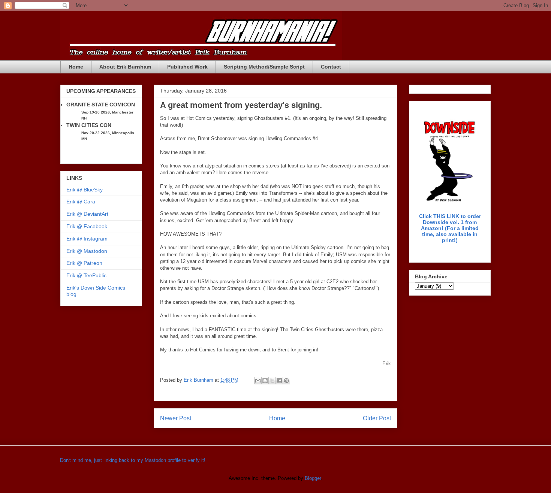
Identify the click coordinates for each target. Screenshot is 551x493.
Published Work (187, 67)
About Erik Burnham (125, 67)
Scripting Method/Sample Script (264, 67)
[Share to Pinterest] (286, 380)
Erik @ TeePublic (86, 275)
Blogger (313, 478)
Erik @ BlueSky (84, 190)
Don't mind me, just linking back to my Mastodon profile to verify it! (132, 460)
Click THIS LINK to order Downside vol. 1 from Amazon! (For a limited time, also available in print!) (450, 228)
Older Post (377, 418)
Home (76, 67)
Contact (331, 67)
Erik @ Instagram (87, 239)
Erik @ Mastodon (86, 251)
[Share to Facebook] (279, 380)
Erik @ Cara (80, 202)
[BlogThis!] (265, 380)
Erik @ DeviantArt (87, 214)
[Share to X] (272, 380)
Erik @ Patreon (84, 263)
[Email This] (258, 380)
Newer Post (175, 418)
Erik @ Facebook (86, 226)
